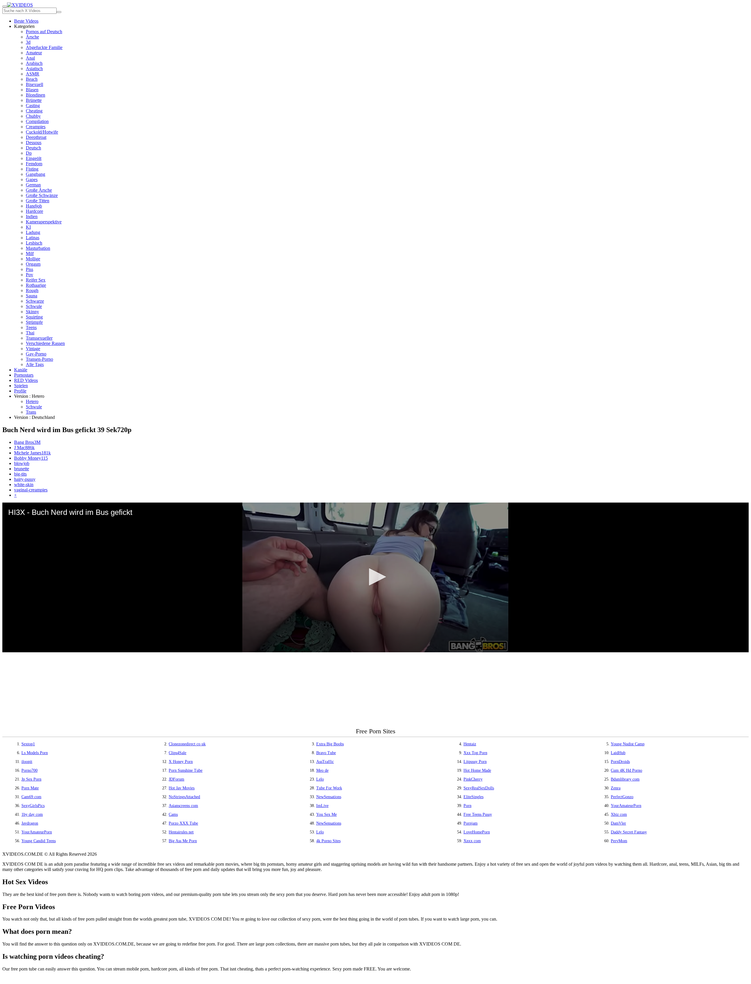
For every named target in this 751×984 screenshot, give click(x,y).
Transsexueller (39, 338)
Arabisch (34, 63)
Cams (173, 814)
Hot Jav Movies (181, 788)
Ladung (33, 232)
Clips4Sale (177, 753)
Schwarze (35, 301)
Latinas (32, 237)
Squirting (34, 316)
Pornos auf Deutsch (44, 31)
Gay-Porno (36, 353)
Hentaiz (470, 744)
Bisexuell (34, 84)
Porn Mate (30, 788)
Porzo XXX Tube (183, 823)
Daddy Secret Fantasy (629, 832)
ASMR (32, 73)
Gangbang (35, 174)
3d (28, 42)
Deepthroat (36, 137)
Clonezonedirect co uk (187, 744)
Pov (29, 274)
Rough (32, 290)
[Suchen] (59, 12)
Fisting (32, 168)
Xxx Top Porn (475, 753)
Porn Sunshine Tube (185, 770)
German (33, 184)
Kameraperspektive (44, 221)
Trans (31, 412)
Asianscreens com (183, 805)
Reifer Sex (35, 279)
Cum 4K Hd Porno (626, 770)
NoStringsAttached (184, 797)
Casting (33, 105)
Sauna (31, 295)
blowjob (21, 463)
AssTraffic (325, 761)
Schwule (34, 306)
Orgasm (33, 264)
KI (28, 227)
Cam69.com (31, 797)
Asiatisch (34, 68)
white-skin (23, 484)
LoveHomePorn (477, 832)
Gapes (32, 179)
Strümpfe (34, 322)
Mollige (33, 258)
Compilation (37, 121)
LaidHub (618, 753)
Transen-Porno (39, 359)
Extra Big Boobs (330, 744)
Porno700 (29, 770)
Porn (467, 805)
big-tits (20, 473)
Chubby (33, 116)
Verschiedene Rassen (45, 343)
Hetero (32, 401)
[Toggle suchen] (4, 6)
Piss (29, 269)
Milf (30, 253)
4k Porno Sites (328, 841)
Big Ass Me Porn (183, 841)
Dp (29, 153)
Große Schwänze (42, 195)
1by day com (32, 814)
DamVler (618, 823)
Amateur (34, 52)
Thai (30, 332)
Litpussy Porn (475, 761)
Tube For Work (329, 788)
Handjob (34, 205)
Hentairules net (181, 832)
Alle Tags (35, 364)
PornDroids (620, 761)
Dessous (33, 142)
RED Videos (26, 380)
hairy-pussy (24, 479)
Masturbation (38, 248)
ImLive (322, 805)
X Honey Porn (181, 761)
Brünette (34, 100)
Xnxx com (472, 841)
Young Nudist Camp (628, 744)
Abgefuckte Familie (44, 47)
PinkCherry (473, 779)
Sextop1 (28, 744)
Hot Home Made (477, 770)
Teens (31, 327)
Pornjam (471, 823)
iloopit (26, 761)
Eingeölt (33, 158)
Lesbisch (34, 242)
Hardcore (34, 211)
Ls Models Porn (34, 753)
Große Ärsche (39, 190)
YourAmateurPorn (626, 805)
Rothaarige (36, 285)
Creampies (35, 126)
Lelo (320, 779)
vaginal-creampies (31, 489)
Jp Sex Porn (31, 779)
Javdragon (29, 823)
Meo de (322, 770)
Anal (30, 57)
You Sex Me (326, 814)
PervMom (619, 841)
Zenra (615, 788)
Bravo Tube (326, 753)
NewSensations (328, 797)
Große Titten (37, 200)
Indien (32, 216)
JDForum (176, 779)
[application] (375, 577)
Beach (32, 79)
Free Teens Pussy (478, 814)
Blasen (32, 89)
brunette (21, 468)
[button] (375, 577)
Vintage (33, 348)
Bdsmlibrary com (625, 779)
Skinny (32, 311)
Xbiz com (619, 814)
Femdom (34, 163)
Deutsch (33, 147)
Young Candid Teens (38, 841)
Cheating (34, 110)
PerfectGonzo (622, 797)
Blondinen (35, 94)
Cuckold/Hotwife (42, 131)
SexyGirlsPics (33, 805)
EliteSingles (473, 797)
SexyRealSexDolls (479, 788)
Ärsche (32, 36)
